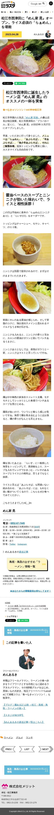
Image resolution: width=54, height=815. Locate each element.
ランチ (29, 737)
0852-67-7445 (17, 523)
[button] (27, 564)
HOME (7, 603)
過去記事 (23, 552)
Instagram (22, 544)
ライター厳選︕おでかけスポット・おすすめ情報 (27, 606)
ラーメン (8, 737)
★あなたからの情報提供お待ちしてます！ (30, 591)
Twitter (13, 544)
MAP (37, 527)
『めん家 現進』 (32, 117)
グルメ (19, 737)
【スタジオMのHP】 (13, 715)
